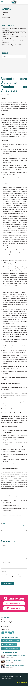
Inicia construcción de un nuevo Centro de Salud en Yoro (14, 41)
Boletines (5, 12)
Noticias (5, 15)
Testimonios (6, 17)
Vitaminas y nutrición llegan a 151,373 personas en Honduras (14, 33)
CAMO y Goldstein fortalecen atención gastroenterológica (14, 37)
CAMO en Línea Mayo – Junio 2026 (11, 45)
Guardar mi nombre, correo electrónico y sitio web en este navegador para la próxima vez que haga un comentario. (14, 577)
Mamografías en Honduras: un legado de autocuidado (14, 29)
